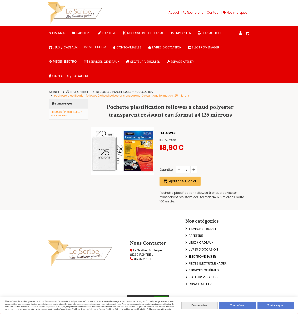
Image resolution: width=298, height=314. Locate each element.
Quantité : (167, 169)
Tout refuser (237, 305)
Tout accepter (275, 305)
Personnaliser (199, 305)
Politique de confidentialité (158, 309)
